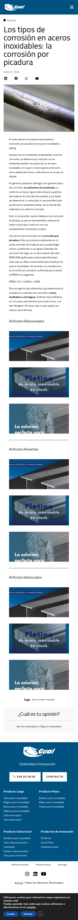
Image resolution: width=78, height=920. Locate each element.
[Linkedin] (35, 874)
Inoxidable (50, 699)
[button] (71, 7)
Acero (34, 699)
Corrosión (41, 699)
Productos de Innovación (57, 831)
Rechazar (28, 914)
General (11, 20)
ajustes (31, 907)
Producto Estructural (17, 831)
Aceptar (11, 914)
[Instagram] (27, 874)
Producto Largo (14, 791)
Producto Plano (49, 791)
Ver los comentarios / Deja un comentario (39, 726)
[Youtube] (43, 874)
